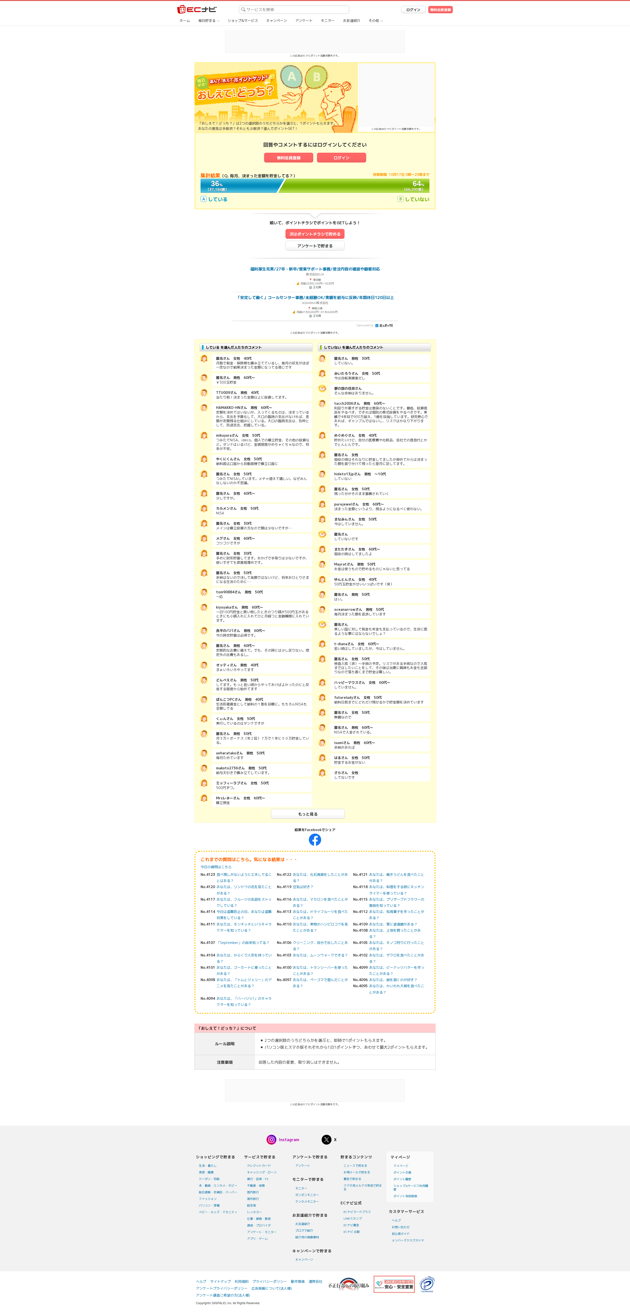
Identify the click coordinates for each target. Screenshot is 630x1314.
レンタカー (254, 1212)
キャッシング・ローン (262, 1172)
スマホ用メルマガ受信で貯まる (363, 1187)
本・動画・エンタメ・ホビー (218, 1185)
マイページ (401, 1166)
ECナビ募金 (351, 1225)
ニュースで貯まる (355, 1166)
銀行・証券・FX (257, 1179)
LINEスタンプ (353, 1218)
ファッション (208, 1199)
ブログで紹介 (304, 1230)
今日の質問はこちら (216, 867)
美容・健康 (206, 1172)
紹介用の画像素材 (307, 1237)
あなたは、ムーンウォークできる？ (320, 955)
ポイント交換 (402, 1172)
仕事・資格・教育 (259, 1219)
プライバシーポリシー (269, 1281)
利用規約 (242, 1281)
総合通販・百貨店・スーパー (218, 1192)
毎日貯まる (207, 20)
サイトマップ (220, 1281)
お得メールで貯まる (357, 1172)
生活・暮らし (208, 1166)
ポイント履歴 (402, 1179)
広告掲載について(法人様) (272, 1288)
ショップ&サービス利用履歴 (411, 1188)
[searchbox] (294, 9)
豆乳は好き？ (303, 886)
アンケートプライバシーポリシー (222, 1288)
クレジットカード (259, 1166)
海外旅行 (253, 1199)
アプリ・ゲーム (257, 1239)
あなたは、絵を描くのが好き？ (393, 979)
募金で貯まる (352, 1179)
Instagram (289, 1139)
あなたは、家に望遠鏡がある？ (393, 924)
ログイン (413, 9)
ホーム (185, 20)
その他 (374, 20)
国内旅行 (253, 1192)
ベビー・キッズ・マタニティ (218, 1212)
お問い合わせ (401, 1227)
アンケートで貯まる (315, 246)
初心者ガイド (401, 1234)
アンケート (304, 20)
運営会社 (315, 1281)
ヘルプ (396, 1220)
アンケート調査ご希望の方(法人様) (223, 1295)
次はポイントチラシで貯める (315, 234)
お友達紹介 (351, 20)
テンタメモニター (307, 1201)
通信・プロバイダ (259, 1225)
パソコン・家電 (209, 1205)
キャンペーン (276, 20)
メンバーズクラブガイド (408, 1240)
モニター (328, 20)
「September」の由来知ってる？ (243, 942)
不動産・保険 (256, 1185)
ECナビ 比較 (352, 1232)
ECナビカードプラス (357, 1212)
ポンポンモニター (307, 1195)
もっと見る (308, 814)
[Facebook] (315, 839)
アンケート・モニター (262, 1232)
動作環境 (298, 1281)
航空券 (251, 1205)
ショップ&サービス (243, 20)
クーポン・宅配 (209, 1179)
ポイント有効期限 (405, 1196)
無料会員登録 (440, 9)
